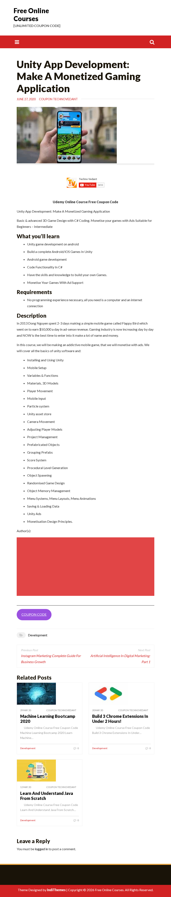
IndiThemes (56, 890)
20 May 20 (97, 710)
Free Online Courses (31, 14)
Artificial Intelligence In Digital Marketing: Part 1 (120, 659)
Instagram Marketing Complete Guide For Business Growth (51, 659)
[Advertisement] (86, 566)
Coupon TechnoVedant (58, 99)
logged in (41, 849)
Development (37, 635)
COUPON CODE (34, 614)
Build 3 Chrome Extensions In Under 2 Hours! (120, 719)
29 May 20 (25, 710)
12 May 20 (25, 787)
